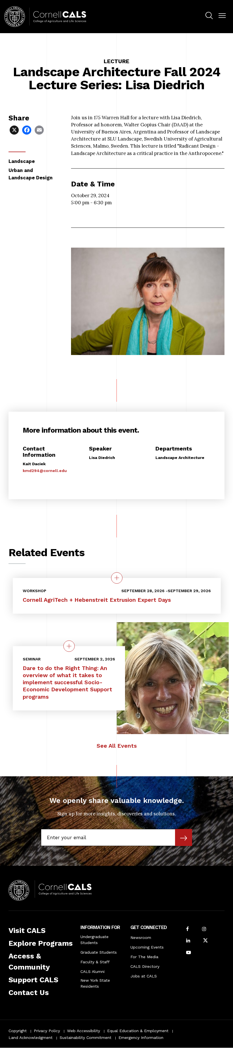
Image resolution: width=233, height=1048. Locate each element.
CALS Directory (144, 966)
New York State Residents (95, 983)
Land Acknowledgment (31, 1037)
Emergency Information (140, 1037)
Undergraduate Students (94, 939)
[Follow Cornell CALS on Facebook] (187, 929)
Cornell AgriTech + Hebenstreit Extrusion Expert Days (97, 600)
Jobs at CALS (143, 976)
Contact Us (29, 992)
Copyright (18, 1030)
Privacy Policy (47, 1030)
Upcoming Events (147, 947)
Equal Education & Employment (137, 1030)
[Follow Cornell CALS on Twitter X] (205, 941)
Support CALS (33, 979)
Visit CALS (27, 930)
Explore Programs (41, 943)
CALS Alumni (92, 971)
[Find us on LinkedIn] (188, 941)
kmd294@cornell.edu (45, 470)
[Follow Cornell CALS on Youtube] (188, 952)
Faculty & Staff (95, 962)
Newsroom (140, 937)
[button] (222, 16)
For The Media (144, 957)
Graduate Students (98, 952)
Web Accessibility (83, 1030)
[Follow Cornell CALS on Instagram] (204, 929)
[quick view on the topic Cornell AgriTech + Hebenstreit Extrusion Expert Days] (116, 578)
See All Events (117, 746)
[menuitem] (209, 16)
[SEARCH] (209, 16)
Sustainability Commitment (85, 1037)
